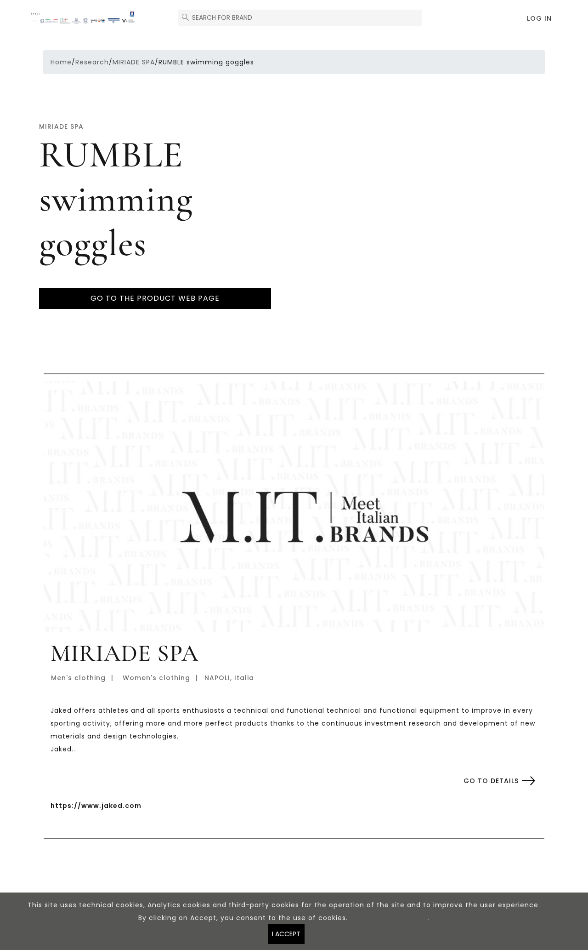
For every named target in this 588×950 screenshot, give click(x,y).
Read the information (389, 917)
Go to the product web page (155, 298)
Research (92, 62)
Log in (539, 18)
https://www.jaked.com (96, 805)
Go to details (491, 780)
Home (61, 62)
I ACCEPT (286, 934)
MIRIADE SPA (134, 62)
